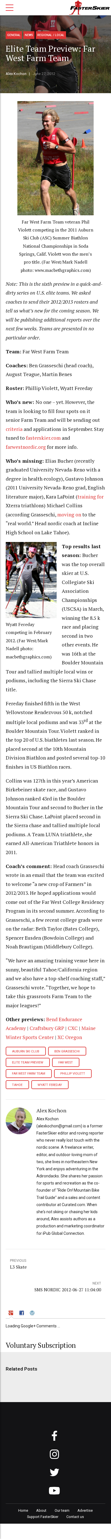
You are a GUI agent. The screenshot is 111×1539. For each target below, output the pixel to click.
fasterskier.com (43, 438)
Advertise (85, 1510)
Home (23, 1510)
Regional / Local (50, 35)
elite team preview (27, 1062)
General (13, 35)
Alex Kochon (16, 74)
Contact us (75, 1517)
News (29, 35)
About (41, 1510)
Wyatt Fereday (50, 1085)
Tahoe (17, 1085)
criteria (14, 429)
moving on (69, 514)
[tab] (12, 1314)
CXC (73, 1028)
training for (90, 496)
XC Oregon (69, 1037)
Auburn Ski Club (25, 1051)
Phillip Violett (72, 1073)
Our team (62, 1510)
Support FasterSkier (42, 1517)
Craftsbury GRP (47, 1028)
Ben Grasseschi (67, 1051)
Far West (65, 1062)
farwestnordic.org (26, 447)
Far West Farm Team (28, 1073)
